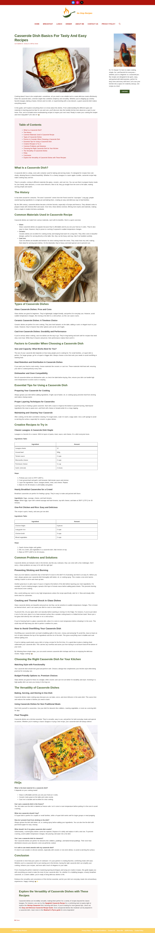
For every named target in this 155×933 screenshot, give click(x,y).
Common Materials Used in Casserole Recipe (39, 135)
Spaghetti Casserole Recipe (55, 903)
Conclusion (27, 155)
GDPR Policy (129, 930)
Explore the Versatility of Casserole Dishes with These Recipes (45, 157)
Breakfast (48, 24)
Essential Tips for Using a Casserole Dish (38, 141)
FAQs (25, 153)
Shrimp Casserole (33, 905)
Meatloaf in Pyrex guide (52, 910)
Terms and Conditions (99, 930)
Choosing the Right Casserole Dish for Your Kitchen (41, 148)
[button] (119, 24)
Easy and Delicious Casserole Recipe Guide (37, 908)
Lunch (59, 24)
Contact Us (93, 24)
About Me (79, 24)
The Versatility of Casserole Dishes (35, 151)
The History (27, 132)
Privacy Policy (108, 24)
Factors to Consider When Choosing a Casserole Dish (42, 139)
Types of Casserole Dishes (33, 137)
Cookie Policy (139, 930)
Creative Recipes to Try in (32, 144)
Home (37, 24)
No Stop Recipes (84, 13)
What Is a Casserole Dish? (33, 130)
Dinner (69, 24)
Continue (125, 91)
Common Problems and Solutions (35, 146)
